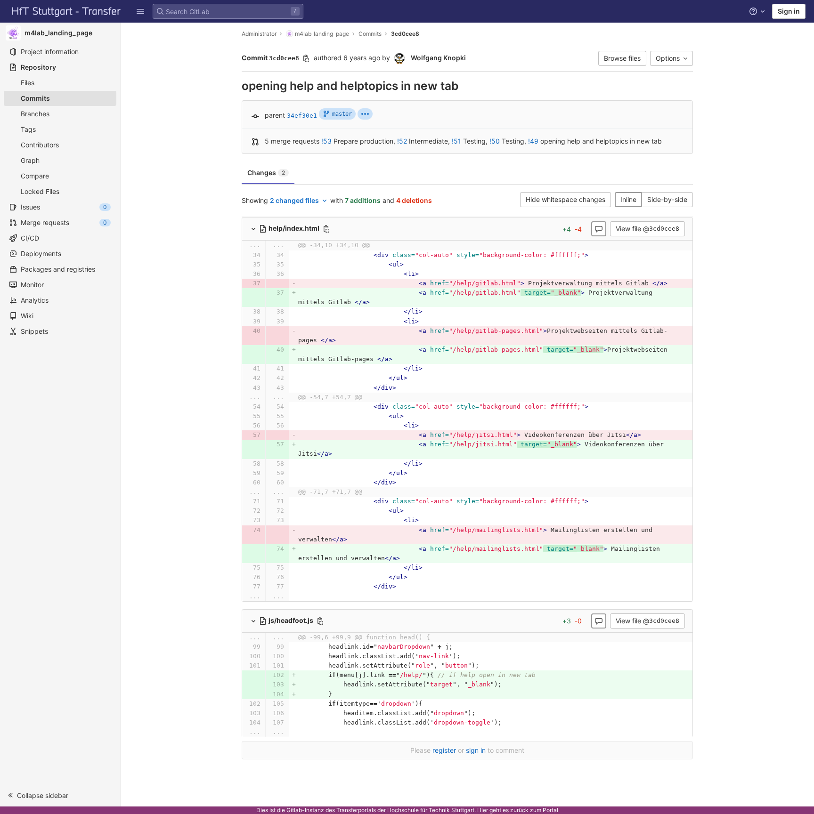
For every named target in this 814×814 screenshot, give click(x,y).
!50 (494, 141)
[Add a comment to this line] (241, 255)
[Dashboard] (66, 11)
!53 (326, 141)
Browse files (622, 58)
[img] (365, 114)
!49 (533, 141)
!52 (402, 141)
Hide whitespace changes (565, 199)
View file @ (647, 229)
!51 (456, 141)
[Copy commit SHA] (306, 58)
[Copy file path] (326, 228)
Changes (266, 173)
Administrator (259, 33)
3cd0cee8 (405, 33)
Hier (482, 810)
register (444, 750)
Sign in (789, 11)
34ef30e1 (302, 115)
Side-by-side (667, 199)
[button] (140, 11)
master (342, 114)
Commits (370, 33)
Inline (628, 199)
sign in (476, 750)
